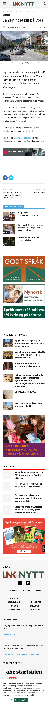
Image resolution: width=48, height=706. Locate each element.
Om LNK (14, 606)
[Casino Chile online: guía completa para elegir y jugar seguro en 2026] (8, 498)
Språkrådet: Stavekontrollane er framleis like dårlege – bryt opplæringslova (31, 227)
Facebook (27, 138)
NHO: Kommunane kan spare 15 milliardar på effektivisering (12, 195)
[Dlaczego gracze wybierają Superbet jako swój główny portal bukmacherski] (8, 509)
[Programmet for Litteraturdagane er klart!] (9, 216)
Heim (4, 11)
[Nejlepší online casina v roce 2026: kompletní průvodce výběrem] (8, 475)
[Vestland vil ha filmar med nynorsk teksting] (9, 241)
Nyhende (12, 11)
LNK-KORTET (35, 602)
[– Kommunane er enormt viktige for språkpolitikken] (8, 366)
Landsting (35, 609)
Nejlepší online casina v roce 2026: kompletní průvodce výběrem (29, 475)
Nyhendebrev (14, 609)
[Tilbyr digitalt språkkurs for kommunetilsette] (8, 406)
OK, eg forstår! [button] (20, 700)
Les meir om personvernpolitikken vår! (22, 654)
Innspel (26, 590)
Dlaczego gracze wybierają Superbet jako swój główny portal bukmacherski (28, 509)
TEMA (38, 590)
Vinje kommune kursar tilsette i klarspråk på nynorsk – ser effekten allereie (30, 355)
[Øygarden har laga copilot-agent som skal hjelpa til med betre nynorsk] (8, 343)
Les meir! (8, 700)
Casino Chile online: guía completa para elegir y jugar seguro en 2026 (29, 498)
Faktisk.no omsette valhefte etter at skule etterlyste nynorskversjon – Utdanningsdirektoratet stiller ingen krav (30, 381)
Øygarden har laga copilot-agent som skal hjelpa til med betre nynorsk (29, 343)
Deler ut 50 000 (39, 192)
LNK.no (17, 138)
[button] (44, 3)
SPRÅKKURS (35, 606)
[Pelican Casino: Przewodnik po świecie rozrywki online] (8, 486)
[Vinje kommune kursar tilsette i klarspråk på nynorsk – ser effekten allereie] (8, 355)
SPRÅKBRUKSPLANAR (26, 392)
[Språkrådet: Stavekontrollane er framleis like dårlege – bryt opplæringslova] (9, 228)
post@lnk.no (9, 634)
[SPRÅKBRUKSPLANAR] (8, 394)
